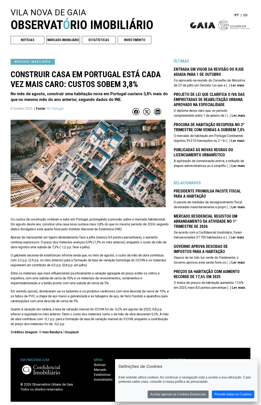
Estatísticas (98, 40)
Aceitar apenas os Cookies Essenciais (178, 394)
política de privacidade (191, 381)
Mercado (100, 370)
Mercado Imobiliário (63, 40)
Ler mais (237, 85)
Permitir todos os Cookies (233, 394)
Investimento (134, 40)
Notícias (27, 40)
